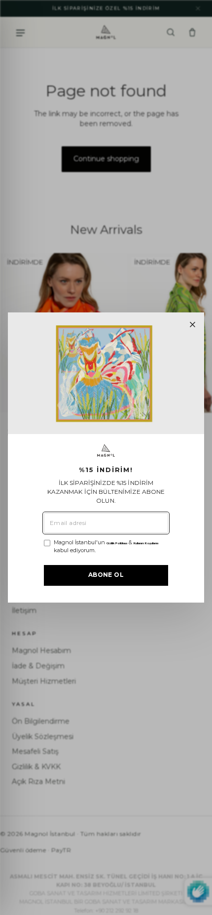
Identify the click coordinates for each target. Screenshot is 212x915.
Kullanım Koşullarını (146, 543)
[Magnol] (106, 450)
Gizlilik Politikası (116, 543)
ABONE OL (106, 574)
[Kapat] (192, 324)
